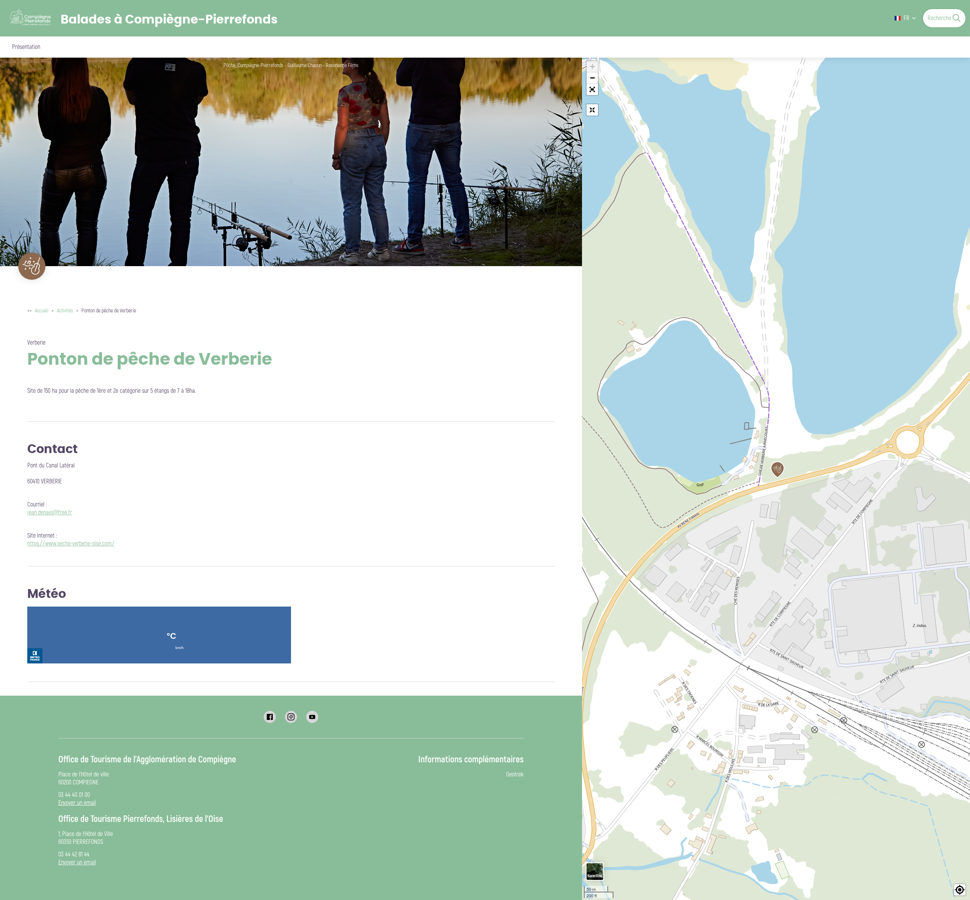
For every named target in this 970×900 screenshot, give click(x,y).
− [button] (592, 78)
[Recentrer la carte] (592, 110)
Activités (65, 310)
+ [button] (592, 66)
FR (906, 18)
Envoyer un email (77, 803)
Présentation (26, 47)
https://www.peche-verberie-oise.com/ (70, 543)
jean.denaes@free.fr (49, 512)
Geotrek (515, 774)
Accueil (41, 310)
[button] (592, 89)
